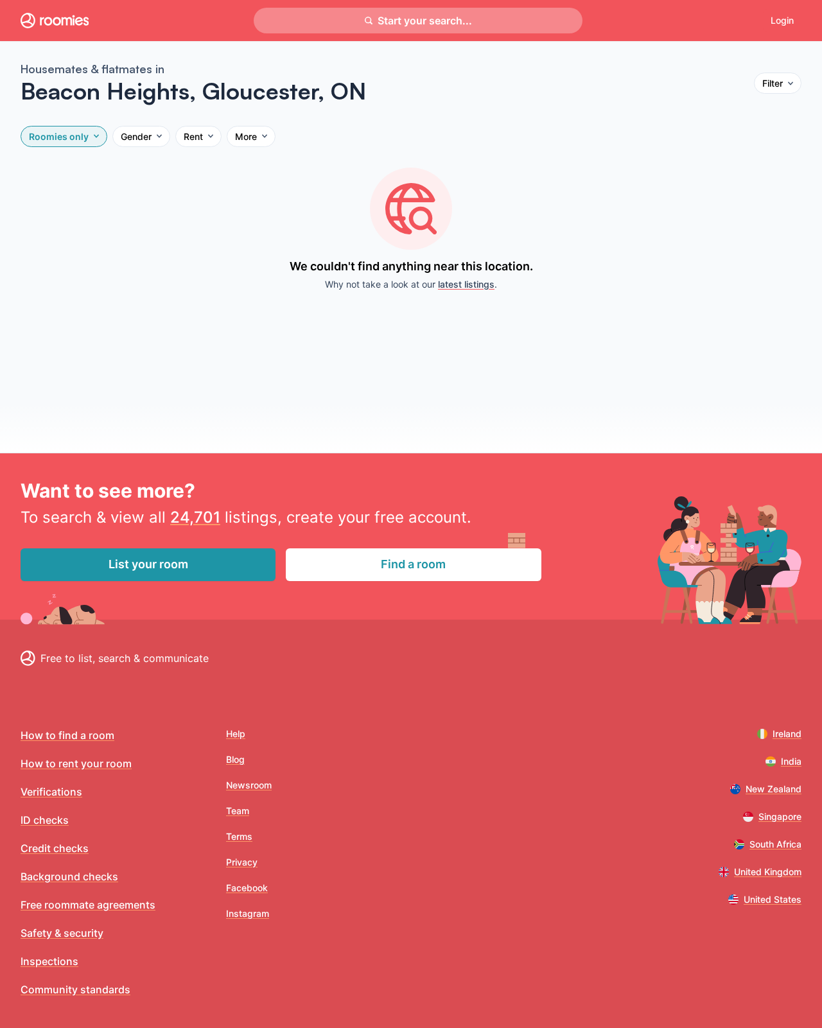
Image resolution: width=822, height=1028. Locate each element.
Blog (235, 759)
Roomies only (59, 136)
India (791, 761)
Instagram (247, 913)
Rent (193, 136)
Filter (772, 83)
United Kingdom (767, 871)
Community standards (75, 989)
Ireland (787, 733)
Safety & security (62, 933)
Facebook (247, 887)
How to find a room (67, 735)
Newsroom (249, 785)
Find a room (413, 564)
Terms (239, 836)
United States (772, 899)
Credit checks (55, 848)
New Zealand (773, 788)
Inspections (49, 961)
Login (782, 20)
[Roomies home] (55, 20)
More (246, 136)
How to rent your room (76, 763)
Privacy (242, 862)
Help (235, 733)
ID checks (45, 820)
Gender (136, 136)
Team (237, 810)
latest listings (466, 284)
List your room (148, 564)
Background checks (69, 876)
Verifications (51, 791)
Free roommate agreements (88, 904)
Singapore (779, 816)
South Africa (775, 844)
